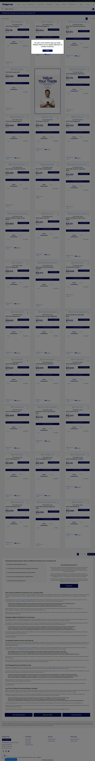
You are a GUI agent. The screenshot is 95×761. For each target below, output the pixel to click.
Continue (47, 50)
